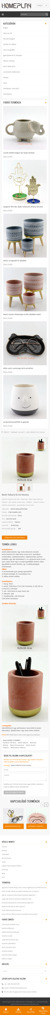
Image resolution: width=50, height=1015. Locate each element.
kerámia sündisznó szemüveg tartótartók (37, 826)
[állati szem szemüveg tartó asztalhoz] (25, 343)
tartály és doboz (9, 44)
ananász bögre (7, 951)
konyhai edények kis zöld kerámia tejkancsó (17, 903)
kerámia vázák (7, 936)
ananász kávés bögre (9, 955)
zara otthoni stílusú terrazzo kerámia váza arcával (19, 914)
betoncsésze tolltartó (18, 748)
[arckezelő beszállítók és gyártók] (25, 397)
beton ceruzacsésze (17, 745)
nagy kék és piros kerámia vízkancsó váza (16, 899)
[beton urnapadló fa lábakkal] (25, 236)
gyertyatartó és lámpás (12, 55)
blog (3, 873)
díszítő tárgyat (9, 39)
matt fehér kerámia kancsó (11, 910)
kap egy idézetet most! (14, 792)
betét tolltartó (23, 743)
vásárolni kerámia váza (10, 940)
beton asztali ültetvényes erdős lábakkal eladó (22, 314)
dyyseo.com (34, 1004)
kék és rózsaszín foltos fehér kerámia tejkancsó (18, 895)
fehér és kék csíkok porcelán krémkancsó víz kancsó (20, 891)
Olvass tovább (7, 157)
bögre (5, 28)
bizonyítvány (6, 858)
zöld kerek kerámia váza (10, 924)
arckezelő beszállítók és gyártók (16, 422)
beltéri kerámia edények (10, 932)
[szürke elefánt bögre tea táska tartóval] (25, 128)
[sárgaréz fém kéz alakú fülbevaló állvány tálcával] (25, 182)
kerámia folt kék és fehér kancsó (13, 906)
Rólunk (4, 850)
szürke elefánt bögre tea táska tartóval (18, 153)
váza (5, 83)
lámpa (5, 77)
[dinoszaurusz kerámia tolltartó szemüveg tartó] (13, 818)
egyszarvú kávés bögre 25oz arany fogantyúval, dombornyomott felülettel (25, 887)
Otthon (6, 432)
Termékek (5, 854)
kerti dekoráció (9, 66)
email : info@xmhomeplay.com (16, 988)
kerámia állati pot (8, 928)
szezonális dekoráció (11, 72)
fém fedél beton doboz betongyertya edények (23, 735)
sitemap (5, 869)
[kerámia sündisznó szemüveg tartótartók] (36, 818)
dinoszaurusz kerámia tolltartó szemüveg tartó (14, 826)
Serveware (7, 94)
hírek (4, 862)
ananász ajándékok (9, 943)
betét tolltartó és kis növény (21, 765)
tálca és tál (7, 33)
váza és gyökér (9, 50)
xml (3, 877)
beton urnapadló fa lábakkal (14, 260)
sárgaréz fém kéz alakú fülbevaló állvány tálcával (23, 207)
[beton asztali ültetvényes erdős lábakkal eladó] (25, 289)
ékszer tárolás (9, 61)
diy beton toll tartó (9, 743)
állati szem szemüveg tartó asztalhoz (18, 368)
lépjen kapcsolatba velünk (11, 866)
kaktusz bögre (7, 959)
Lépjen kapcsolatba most (14, 537)
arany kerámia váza (9, 947)
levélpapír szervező (11, 88)
